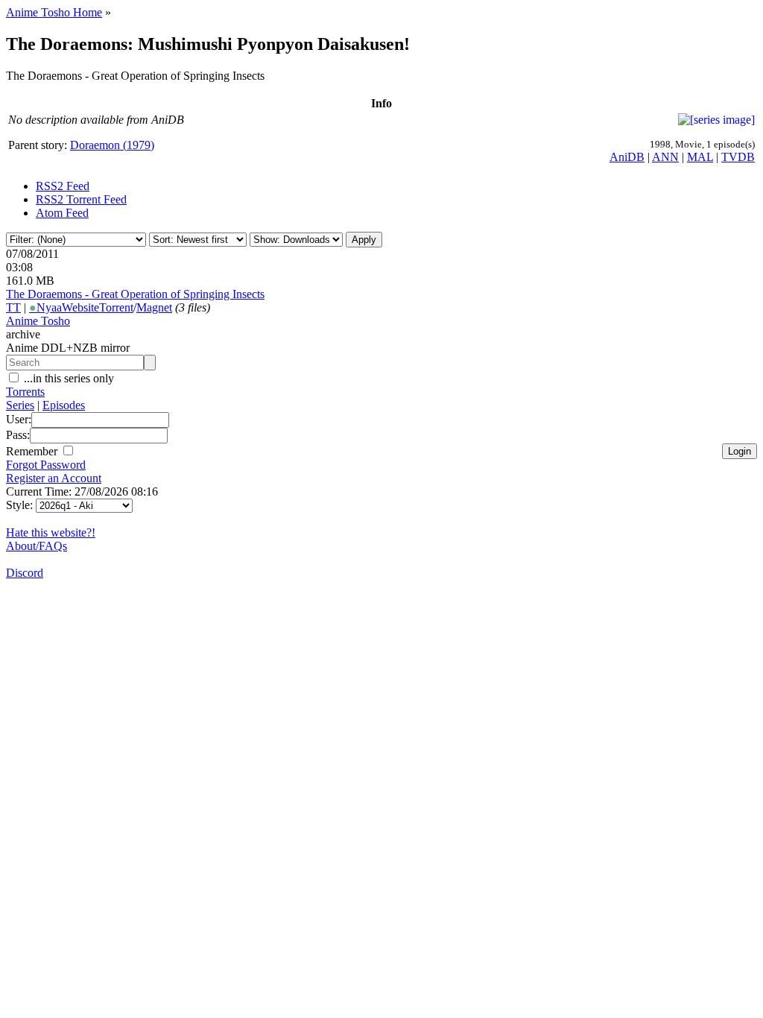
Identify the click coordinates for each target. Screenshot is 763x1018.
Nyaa (45, 307)
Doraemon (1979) (112, 145)
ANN (665, 157)
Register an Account (53, 478)
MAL (700, 157)
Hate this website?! (50, 532)
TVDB (738, 157)
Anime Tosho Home (54, 12)
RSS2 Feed (62, 186)
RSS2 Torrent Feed (81, 199)
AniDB (627, 157)
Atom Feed (62, 212)
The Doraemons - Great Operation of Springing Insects (135, 294)
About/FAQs (36, 546)
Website (80, 307)
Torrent (116, 307)
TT (13, 307)
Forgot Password (46, 464)
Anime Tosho (38, 320)
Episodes (63, 405)
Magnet (154, 307)
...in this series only (67, 378)
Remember (33, 451)
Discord (24, 572)
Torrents (25, 391)
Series (20, 405)
